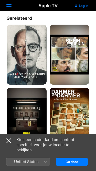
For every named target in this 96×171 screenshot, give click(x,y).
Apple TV (48, 5)
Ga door (72, 162)
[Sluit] (8, 140)
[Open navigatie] (12, 5)
